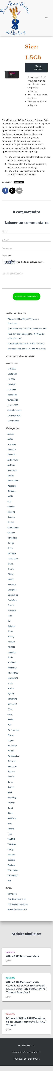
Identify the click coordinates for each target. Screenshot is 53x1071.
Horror (10, 631)
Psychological (13, 756)
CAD (9, 501)
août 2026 (11, 368)
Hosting (10, 636)
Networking (12, 698)
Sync (9, 823)
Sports (10, 813)
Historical (11, 626)
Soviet (10, 808)
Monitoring (12, 667)
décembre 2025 (14, 410)
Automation (12, 470)
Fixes (9, 615)
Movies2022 (12, 672)
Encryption (12, 589)
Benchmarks (12, 480)
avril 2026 (11, 389)
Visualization (12, 875)
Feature (10, 605)
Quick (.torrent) (38, 67)
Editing (10, 574)
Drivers (10, 568)
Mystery (10, 693)
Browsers (11, 491)
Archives (11, 465)
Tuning (10, 849)
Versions (11, 865)
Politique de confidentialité (26, 1059)
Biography (11, 485)
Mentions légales (26, 1045)
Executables (12, 594)
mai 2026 (11, 384)
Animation (11, 454)
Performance (13, 730)
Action (10, 439)
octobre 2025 (13, 420)
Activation (11, 444)
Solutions (11, 802)
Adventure (11, 449)
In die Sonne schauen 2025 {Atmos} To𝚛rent (26, 328)
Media (10, 657)
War (9, 880)
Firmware (11, 610)
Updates (11, 859)
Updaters (11, 854)
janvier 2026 (12, 405)
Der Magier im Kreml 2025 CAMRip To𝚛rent (26, 348)
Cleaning (11, 511)
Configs (10, 542)
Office (10, 709)
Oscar (10, 714)
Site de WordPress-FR (17, 909)
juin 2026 (11, 379)
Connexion (12, 893)
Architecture (12, 459)
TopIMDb (11, 839)
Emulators (11, 584)
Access (10, 433)
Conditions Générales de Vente (26, 1052)
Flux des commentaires (17, 904)
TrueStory (11, 844)
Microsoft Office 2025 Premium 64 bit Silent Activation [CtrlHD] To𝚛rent (26, 1021)
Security (10, 776)
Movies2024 (12, 678)
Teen (9, 833)
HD (8, 620)
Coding (10, 522)
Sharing (10, 787)
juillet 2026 (12, 373)
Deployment (12, 558)
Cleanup (11, 517)
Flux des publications (16, 899)
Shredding (11, 797)
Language (11, 652)
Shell (9, 792)
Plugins (10, 740)
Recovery (19, 182)
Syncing (10, 828)
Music (10, 683)
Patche (10, 719)
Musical (10, 688)
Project (10, 750)
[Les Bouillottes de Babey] (15, 18)
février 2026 (12, 399)
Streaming (11, 818)
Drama (10, 563)
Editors (10, 579)
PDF (9, 724)
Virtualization (12, 870)
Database (11, 553)
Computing (12, 537)
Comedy (11, 532)
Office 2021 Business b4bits (22, 956)
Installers (11, 641)
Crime (10, 548)
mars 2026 (12, 394)
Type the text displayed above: (30, 261)
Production (12, 745)
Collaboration (13, 527)
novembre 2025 (14, 415)
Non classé (12, 704)
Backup (10, 475)
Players (10, 735)
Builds (10, 496)
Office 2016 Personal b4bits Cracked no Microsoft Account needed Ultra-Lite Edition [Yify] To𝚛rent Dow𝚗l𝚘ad (26, 987)
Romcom (11, 771)
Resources (12, 766)
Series (10, 782)
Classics (11, 506)
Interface (11, 646)
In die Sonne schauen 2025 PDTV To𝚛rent (25, 343)
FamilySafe (12, 600)
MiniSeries (11, 662)
